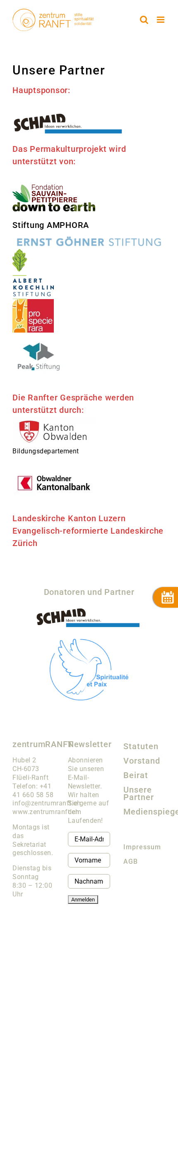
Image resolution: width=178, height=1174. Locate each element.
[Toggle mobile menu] (161, 19)
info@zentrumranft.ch (46, 803)
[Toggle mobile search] (144, 19)
